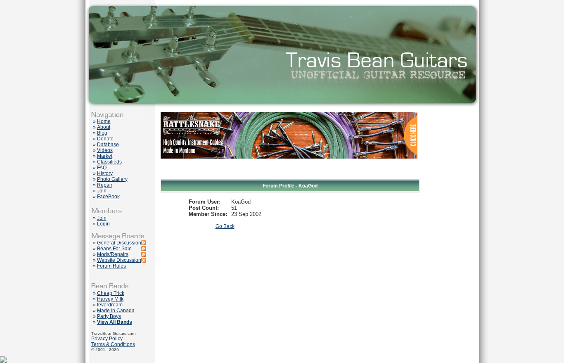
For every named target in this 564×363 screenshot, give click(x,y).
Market (104, 156)
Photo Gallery (112, 179)
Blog (102, 133)
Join (102, 191)
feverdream (110, 305)
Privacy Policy (107, 339)
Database (108, 144)
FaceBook (108, 196)
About (103, 127)
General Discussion (119, 243)
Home (104, 121)
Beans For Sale (114, 248)
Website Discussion (119, 260)
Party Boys (109, 316)
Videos (105, 150)
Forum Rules (111, 266)
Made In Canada (116, 310)
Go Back (225, 226)
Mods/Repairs (112, 254)
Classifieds (109, 162)
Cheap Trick (110, 293)
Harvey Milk (110, 299)
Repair (104, 185)
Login (103, 224)
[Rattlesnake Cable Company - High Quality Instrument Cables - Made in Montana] (289, 177)
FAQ (102, 168)
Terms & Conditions (113, 344)
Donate (105, 139)
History (105, 173)
